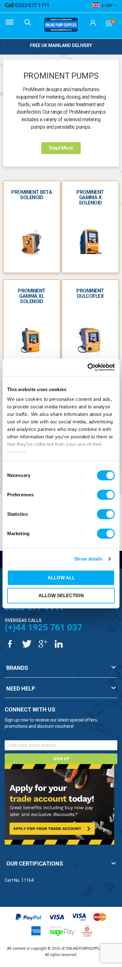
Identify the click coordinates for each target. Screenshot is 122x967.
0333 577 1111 (27, 5)
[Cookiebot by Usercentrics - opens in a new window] (88, 367)
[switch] (106, 495)
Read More (61, 148)
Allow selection (61, 595)
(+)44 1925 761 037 (43, 627)
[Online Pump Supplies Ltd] (61, 25)
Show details (88, 558)
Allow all (61, 577)
